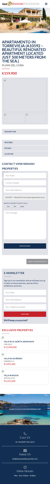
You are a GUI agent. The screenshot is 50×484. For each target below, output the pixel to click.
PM (15, 206)
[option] (25, 20)
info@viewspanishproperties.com (25, 459)
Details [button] (7, 148)
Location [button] (8, 154)
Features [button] (8, 142)
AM (8, 206)
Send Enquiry (25, 246)
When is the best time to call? (16, 203)
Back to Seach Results (37, 261)
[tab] (25, 131)
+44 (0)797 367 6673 (26, 442)
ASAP (22, 206)
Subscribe (25, 314)
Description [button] (10, 132)
